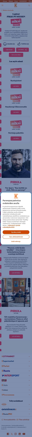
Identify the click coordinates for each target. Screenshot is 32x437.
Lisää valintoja (15, 241)
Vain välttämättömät (16, 236)
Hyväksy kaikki (16, 232)
